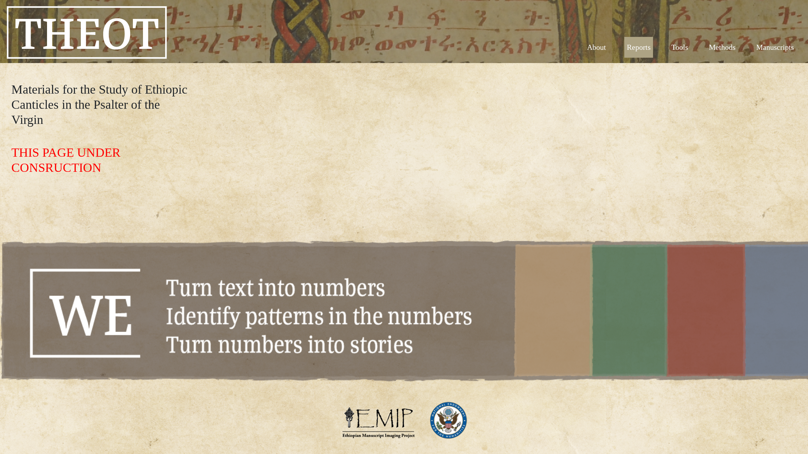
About (596, 47)
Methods (722, 47)
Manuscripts (775, 47)
